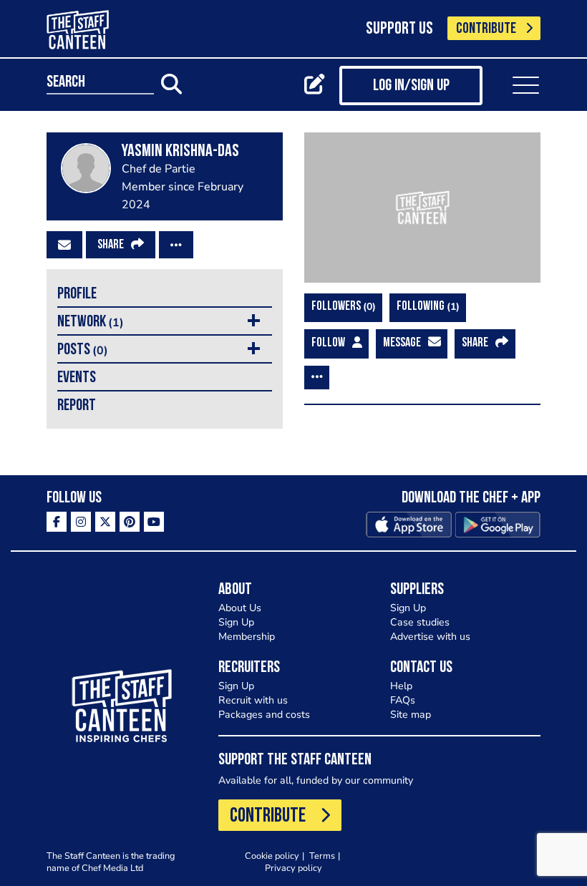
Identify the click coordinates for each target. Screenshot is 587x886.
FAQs (402, 700)
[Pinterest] (130, 522)
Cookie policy (272, 856)
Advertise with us (430, 636)
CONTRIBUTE (486, 28)
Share (110, 245)
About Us (239, 608)
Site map (410, 714)
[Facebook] (57, 522)
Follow (328, 343)
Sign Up (236, 622)
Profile (77, 294)
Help (401, 686)
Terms (322, 856)
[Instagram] (81, 522)
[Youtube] (154, 522)
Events (76, 378)
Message (402, 343)
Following (426, 306)
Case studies (420, 622)
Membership (246, 636)
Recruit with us (253, 700)
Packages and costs (264, 714)
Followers (341, 306)
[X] (105, 522)
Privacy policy (293, 868)
